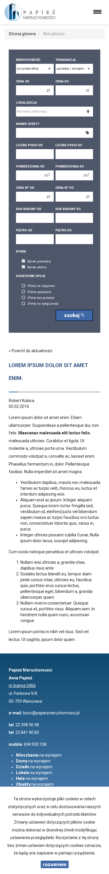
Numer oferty (28, 124)
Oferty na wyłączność (43, 304)
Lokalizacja (26, 103)
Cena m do (65, 188)
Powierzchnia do (70, 166)
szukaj (72, 315)
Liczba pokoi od (29, 145)
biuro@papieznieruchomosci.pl (51, 713)
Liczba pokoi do (69, 145)
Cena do (62, 81)
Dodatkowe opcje (30, 276)
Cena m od (25, 188)
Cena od (22, 81)
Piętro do (64, 230)
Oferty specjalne (39, 292)
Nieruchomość (28, 60)
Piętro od (24, 230)
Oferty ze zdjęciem (41, 286)
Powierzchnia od (30, 166)
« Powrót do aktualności (30, 350)
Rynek (21, 251)
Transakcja (66, 60)
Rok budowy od (28, 209)
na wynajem (39, 755)
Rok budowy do (68, 209)
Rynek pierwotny (39, 261)
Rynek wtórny (37, 267)
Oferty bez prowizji (40, 298)
